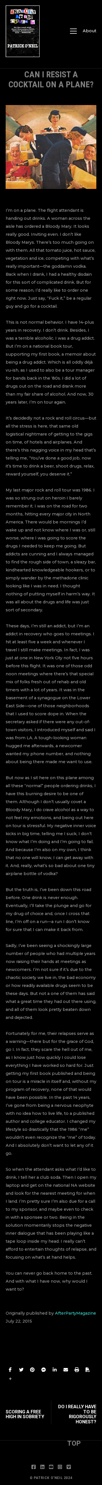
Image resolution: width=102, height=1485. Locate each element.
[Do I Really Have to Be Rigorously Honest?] (73, 1412)
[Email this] (65, 1369)
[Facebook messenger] (43, 1369)
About (89, 30)
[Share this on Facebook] (10, 1369)
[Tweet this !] (21, 1369)
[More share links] (10, 1378)
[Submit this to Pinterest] (32, 1369)
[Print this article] (76, 1369)
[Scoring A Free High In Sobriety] (28, 1412)
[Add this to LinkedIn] (54, 1369)
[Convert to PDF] (87, 1369)
